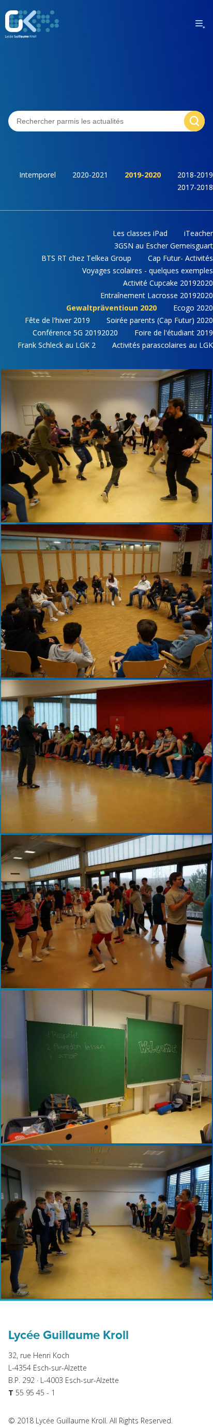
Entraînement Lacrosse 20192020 (156, 295)
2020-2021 (90, 175)
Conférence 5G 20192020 (75, 332)
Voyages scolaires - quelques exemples (147, 270)
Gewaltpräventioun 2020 (111, 308)
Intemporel (37, 175)
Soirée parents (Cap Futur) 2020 (159, 320)
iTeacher (198, 233)
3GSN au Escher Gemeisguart (163, 246)
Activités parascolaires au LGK (162, 345)
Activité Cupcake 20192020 (168, 283)
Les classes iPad (140, 233)
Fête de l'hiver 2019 (57, 320)
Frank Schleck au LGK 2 (57, 345)
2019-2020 (143, 175)
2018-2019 (195, 175)
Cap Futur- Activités (180, 258)
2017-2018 (195, 187)
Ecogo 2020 (193, 308)
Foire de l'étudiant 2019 (173, 332)
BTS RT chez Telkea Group (86, 258)
